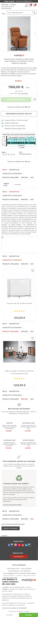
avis (20, 152)
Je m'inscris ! (19, 556)
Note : (4, 152)
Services (24, 177)
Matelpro (4, 536)
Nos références (26, 571)
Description (14, 170)
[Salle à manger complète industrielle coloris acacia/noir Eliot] (19, 352)
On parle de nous (14, 571)
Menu (4, 14)
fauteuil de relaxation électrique (13, 204)
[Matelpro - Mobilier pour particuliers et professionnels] (9, 6)
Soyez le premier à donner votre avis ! (13, 524)
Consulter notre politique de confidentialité (14, 608)
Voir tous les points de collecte (12, 505)
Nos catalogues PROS (10, 573)
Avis (32, 177)
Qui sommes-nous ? (13, 568)
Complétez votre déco (12, 174)
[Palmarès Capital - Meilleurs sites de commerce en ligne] (19, 140)
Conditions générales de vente (26, 576)
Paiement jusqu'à (19, 1)
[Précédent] (3, 34)
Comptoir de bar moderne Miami (19, 303)
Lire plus (8, 431)
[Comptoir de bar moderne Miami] (19, 284)
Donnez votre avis (25, 154)
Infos (4, 170)
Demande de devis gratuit (27, 573)
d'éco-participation (23, 93)
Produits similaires (10, 177)
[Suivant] (34, 34)
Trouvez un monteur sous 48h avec (19, 107)
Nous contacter (26, 568)
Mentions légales (9, 576)
